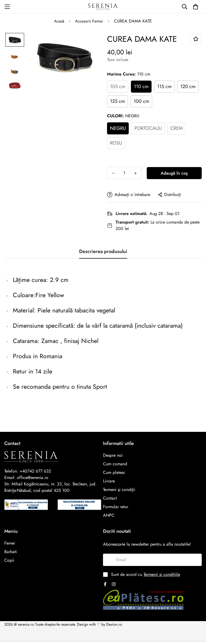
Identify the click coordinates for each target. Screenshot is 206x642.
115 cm (164, 86)
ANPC (109, 515)
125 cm (117, 101)
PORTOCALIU (148, 128)
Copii (9, 560)
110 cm (141, 86)
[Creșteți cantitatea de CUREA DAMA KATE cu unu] (135, 173)
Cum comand (115, 464)
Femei (9, 543)
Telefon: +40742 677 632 (27, 471)
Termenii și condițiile (162, 574)
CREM (176, 128)
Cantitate (115, 160)
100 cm (141, 101)
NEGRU (118, 128)
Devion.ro (114, 624)
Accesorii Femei (89, 21)
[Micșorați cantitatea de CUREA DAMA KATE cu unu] (113, 173)
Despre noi (113, 455)
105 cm (117, 86)
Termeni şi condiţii (119, 489)
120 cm (188, 86)
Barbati (10, 552)
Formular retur (115, 507)
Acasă (59, 21)
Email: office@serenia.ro (26, 477)
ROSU (116, 142)
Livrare (109, 481)
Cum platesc (114, 472)
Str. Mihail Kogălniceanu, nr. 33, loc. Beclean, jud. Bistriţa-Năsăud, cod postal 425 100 (50, 487)
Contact (110, 498)
